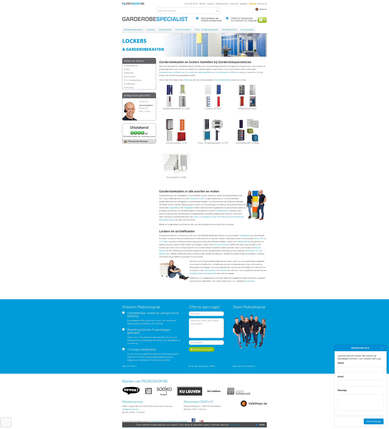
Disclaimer (154, 421)
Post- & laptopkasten (206, 29)
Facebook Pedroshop (193, 420)
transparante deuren (221, 244)
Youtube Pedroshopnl (201, 421)
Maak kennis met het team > (244, 366)
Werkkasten (165, 29)
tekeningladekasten (207, 72)
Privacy (163, 421)
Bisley (256, 238)
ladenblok (223, 270)
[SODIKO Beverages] (164, 391)
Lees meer (235, 424)
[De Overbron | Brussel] (214, 391)
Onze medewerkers (222, 80)
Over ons (234, 4)
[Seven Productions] (131, 391)
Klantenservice (222, 4)
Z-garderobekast (222, 210)
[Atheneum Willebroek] (239, 391)
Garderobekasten (133, 29)
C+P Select (163, 241)
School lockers (183, 29)
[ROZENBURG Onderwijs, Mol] (148, 391)
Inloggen (243, 4)
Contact (210, 4)
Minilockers (250, 250)
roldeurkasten (179, 72)
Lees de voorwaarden (161, 360)
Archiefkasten (229, 29)
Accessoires (247, 29)
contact (248, 281)
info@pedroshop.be (130, 409)
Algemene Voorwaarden (178, 421)
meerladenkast (210, 270)
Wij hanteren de (210, 18)
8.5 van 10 (262, 4)
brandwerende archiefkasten (227, 72)
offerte (186, 80)
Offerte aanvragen (202, 349)
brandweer (192, 198)
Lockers (150, 29)
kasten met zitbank (219, 217)
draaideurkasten (166, 72)
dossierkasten (192, 72)
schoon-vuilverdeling (201, 217)
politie (202, 198)
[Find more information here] (360, 385)
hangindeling (174, 207)
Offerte (202, 4)
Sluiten (262, 425)
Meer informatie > (129, 366)
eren (253, 281)
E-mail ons (143, 101)
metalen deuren (243, 241)
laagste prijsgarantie (211, 20)
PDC (262, 238)
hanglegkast (189, 207)
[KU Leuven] (189, 391)
